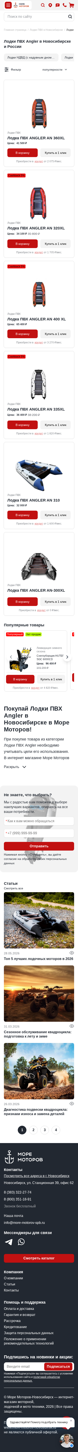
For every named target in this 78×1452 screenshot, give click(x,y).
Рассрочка (12, 1321)
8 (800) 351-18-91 (17, 1199)
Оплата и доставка (19, 1309)
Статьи (9, 1284)
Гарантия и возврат (19, 1315)
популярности (52, 69)
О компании (13, 1278)
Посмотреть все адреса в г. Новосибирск (36, 1176)
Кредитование (15, 1327)
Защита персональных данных (29, 1333)
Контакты (11, 1290)
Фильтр (16, 69)
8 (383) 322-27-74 (17, 1192)
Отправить (39, 846)
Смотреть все (13, 888)
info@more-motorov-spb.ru (24, 1223)
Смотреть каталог (39, 1258)
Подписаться (58, 1366)
